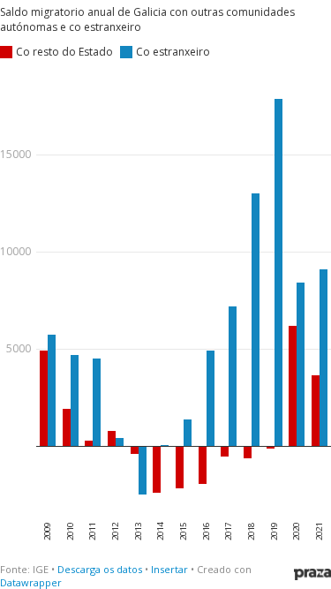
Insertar (169, 569)
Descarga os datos (99, 569)
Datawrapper (31, 582)
